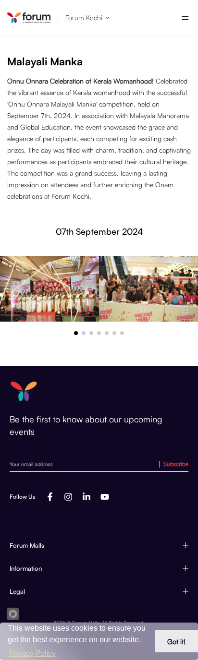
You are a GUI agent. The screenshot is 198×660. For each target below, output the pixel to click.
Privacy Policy (32, 653)
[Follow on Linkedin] (86, 497)
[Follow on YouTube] (104, 497)
